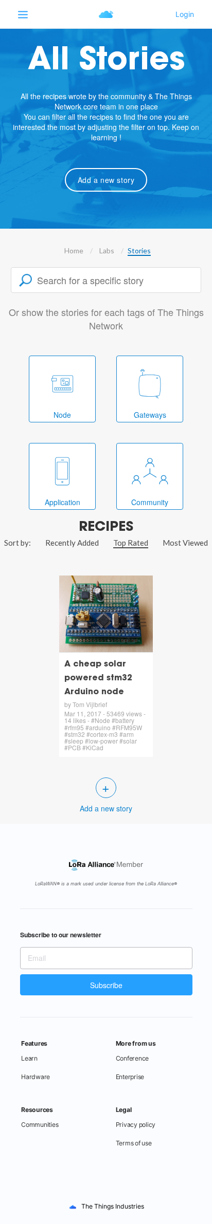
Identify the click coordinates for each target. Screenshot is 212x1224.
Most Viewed (185, 542)
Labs (106, 250)
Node (62, 415)
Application (62, 502)
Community (149, 502)
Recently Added (72, 542)
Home (73, 250)
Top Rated (130, 542)
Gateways (150, 415)
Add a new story (106, 180)
